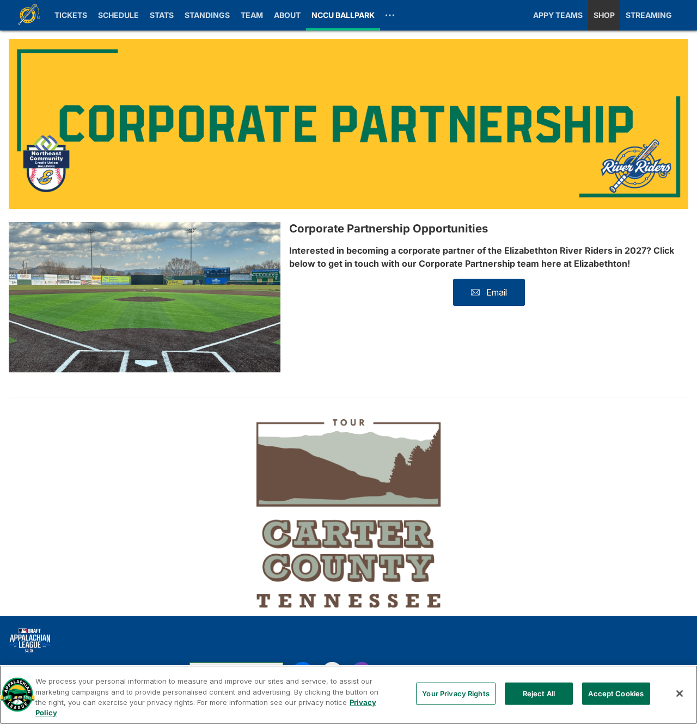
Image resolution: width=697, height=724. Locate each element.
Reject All (539, 693)
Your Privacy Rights (455, 693)
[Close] (680, 693)
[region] (348, 694)
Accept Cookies (616, 693)
